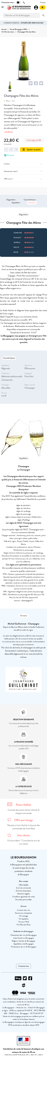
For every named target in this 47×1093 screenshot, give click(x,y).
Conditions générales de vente (23, 896)
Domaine (31, 202)
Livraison (7, 164)
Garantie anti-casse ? (11, 171)
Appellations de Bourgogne (23, 943)
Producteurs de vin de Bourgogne (23, 946)
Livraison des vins (23, 910)
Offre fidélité (23, 885)
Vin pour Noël (23, 921)
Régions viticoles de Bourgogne (23, 940)
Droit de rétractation (23, 890)
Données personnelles (23, 899)
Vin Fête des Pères (23, 924)
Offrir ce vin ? (8, 179)
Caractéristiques (30, 199)
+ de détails (8, 131)
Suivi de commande (23, 887)
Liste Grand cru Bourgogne (23, 938)
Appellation (16, 202)
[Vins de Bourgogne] (19, 7)
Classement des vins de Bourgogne (23, 935)
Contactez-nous (23, 966)
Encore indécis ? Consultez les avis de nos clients (23, 842)
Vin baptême (23, 918)
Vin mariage (23, 915)
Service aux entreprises (23, 913)
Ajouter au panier (31, 149)
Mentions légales (23, 893)
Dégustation (11, 199)
